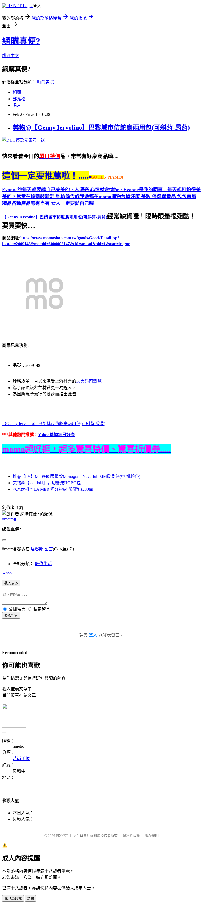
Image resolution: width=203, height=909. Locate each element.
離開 (30, 899)
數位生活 (43, 563)
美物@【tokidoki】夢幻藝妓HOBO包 (47, 483)
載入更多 (11, 583)
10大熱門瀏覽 (89, 381)
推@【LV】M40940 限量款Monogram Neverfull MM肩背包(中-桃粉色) (76, 476)
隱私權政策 (131, 836)
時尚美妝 (45, 82)
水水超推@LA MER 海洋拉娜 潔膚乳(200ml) (53, 489)
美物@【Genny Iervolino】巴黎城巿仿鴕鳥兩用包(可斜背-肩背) (101, 127)
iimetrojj (9, 519)
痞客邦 (37, 549)
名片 (17, 105)
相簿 (17, 92)
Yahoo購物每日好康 (56, 434)
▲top (7, 573)
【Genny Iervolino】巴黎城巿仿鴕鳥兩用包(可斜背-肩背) (54, 217)
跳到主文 (10, 55)
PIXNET (62, 836)
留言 (48, 549)
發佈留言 (11, 616)
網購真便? (21, 41)
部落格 (19, 99)
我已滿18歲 (13, 899)
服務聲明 (152, 836)
